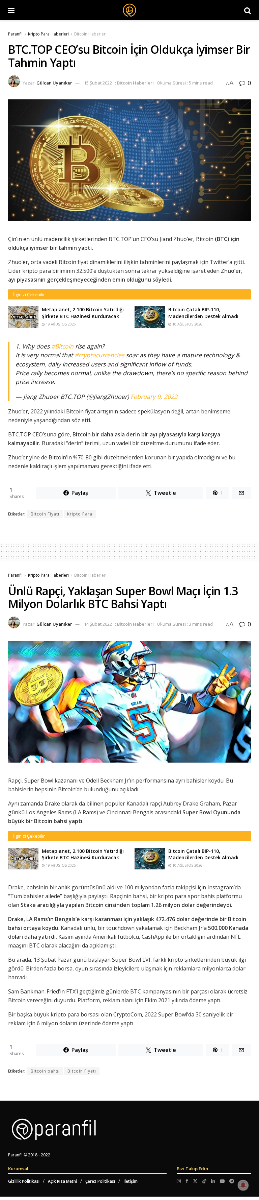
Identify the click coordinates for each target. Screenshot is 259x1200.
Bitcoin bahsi (45, 1071)
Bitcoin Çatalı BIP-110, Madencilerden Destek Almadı (203, 312)
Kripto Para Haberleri (48, 34)
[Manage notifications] (243, 1185)
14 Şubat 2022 (98, 624)
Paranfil (15, 34)
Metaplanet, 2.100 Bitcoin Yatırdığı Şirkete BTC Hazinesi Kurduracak (83, 312)
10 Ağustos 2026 (186, 324)
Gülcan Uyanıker (54, 83)
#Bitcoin (62, 346)
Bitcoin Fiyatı (45, 514)
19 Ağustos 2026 (60, 324)
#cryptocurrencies (99, 355)
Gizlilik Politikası (23, 1181)
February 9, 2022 (154, 396)
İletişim (130, 1181)
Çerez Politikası (100, 1181)
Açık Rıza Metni (62, 1181)
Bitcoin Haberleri (90, 34)
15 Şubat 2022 (98, 83)
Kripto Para (79, 514)
